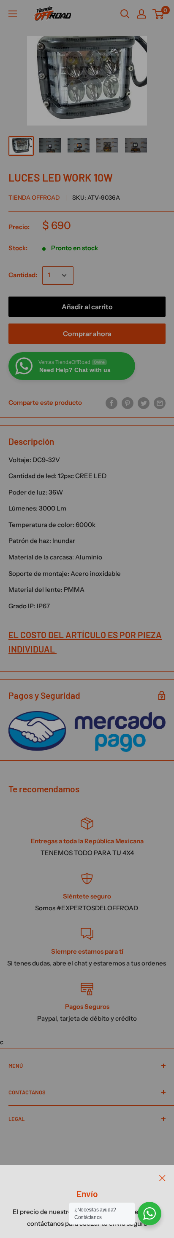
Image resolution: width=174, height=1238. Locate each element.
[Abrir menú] (12, 14)
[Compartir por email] (160, 402)
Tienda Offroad (34, 197)
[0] (158, 14)
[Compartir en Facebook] (111, 402)
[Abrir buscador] (125, 14)
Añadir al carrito (87, 306)
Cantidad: (22, 275)
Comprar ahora (87, 333)
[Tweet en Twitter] (144, 402)
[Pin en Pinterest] (127, 402)
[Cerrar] (162, 1178)
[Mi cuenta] (141, 14)
